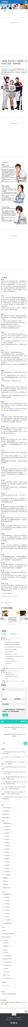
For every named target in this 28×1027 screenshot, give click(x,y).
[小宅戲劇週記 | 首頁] (6, 2)
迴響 (5, 634)
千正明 (25, 70)
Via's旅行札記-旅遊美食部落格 (8, 994)
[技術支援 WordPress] (10, 1019)
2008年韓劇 (6, 871)
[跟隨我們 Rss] (26, 721)
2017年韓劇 (6, 842)
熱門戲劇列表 (5, 814)
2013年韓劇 (6, 855)
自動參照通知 (14, 634)
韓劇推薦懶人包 (7, 823)
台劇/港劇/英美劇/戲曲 (7, 933)
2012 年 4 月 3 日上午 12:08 (13, 670)
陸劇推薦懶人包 (7, 894)
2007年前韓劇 (6, 875)
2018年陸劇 (6, 910)
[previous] (1, 619)
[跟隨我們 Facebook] (21, 721)
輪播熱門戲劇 (5, 817)
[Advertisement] (14, 37)
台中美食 (4, 950)
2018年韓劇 (6, 839)
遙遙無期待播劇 (7, 923)
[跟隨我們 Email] (24, 721)
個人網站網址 (6, 704)
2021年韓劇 (6, 829)
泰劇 (3, 930)
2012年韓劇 (6, 858)
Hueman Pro (19, 1019)
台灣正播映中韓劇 (6, 807)
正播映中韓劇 (5, 811)
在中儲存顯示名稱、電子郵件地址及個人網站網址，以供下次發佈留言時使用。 (14, 710)
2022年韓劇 (6, 826)
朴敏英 (11, 69)
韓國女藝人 (6, 881)
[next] (26, 619)
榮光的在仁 (5, 69)
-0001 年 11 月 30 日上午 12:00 (16, 668)
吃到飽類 (5, 968)
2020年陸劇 (6, 904)
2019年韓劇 (6, 836)
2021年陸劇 (6, 900)
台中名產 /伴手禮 (7, 978)
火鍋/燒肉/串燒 (7, 965)
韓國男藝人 (6, 878)
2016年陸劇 (6, 916)
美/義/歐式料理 (7, 959)
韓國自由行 (6, 946)
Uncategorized (5, 985)
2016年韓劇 (6, 846)
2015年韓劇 (6, 849)
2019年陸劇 (6, 907)
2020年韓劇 (6, 833)
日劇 (3, 927)
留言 (4, 689)
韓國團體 (5, 884)
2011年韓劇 (3, 11)
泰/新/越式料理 (7, 962)
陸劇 (3, 891)
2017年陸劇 (6, 913)
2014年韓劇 (6, 852)
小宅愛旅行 (5, 940)
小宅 (3, 66)
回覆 (6, 665)
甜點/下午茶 (6, 975)
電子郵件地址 (17, 699)
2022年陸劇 (6, 897)
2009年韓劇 (6, 868)
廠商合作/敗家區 (6, 937)
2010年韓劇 (6, 865)
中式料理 (5, 952)
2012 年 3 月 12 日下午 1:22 (14, 638)
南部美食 (4, 982)
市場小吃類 (6, 972)
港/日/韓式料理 (7, 955)
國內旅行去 (6, 943)
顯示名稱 (5, 699)
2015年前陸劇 (6, 920)
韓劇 (6, 602)
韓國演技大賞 (6, 887)
